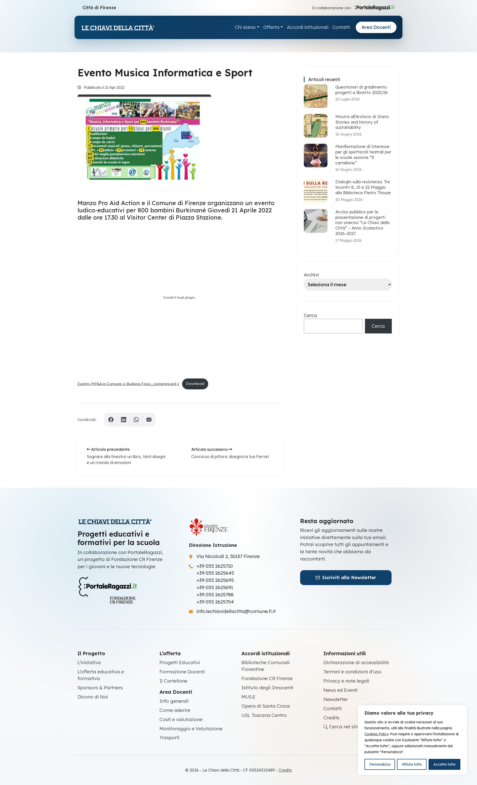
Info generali (174, 701)
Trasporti (169, 737)
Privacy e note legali (346, 681)
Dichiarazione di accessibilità (356, 662)
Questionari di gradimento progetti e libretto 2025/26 (361, 89)
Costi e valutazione (180, 719)
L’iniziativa (89, 662)
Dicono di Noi (93, 697)
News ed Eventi (340, 690)
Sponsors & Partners (100, 688)
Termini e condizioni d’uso (352, 672)
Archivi (311, 275)
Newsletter (335, 699)
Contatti (341, 27)
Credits (331, 718)
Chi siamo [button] (245, 27)
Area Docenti (376, 27)
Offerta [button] (271, 27)
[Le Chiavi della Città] (117, 27)
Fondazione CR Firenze (267, 678)
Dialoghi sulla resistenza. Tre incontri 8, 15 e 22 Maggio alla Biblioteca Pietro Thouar (363, 187)
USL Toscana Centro (264, 715)
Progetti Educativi (179, 662)
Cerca (310, 315)
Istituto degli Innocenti (267, 688)
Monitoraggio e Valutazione (191, 729)
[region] (412, 740)
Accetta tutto (445, 764)
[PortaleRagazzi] (375, 7)
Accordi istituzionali (307, 27)
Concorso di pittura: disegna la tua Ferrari (230, 456)
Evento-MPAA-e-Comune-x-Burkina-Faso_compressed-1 (128, 383)
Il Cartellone (173, 681)
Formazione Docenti (182, 672)
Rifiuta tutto (412, 764)
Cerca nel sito (344, 727)
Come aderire (174, 710)
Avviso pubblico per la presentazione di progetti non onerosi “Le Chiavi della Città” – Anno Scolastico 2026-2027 (362, 222)
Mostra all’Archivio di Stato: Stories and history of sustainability (362, 122)
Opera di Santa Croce (265, 706)
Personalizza (379, 764)
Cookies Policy (376, 734)
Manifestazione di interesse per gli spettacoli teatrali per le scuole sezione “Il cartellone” (363, 154)
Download (195, 383)
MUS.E (248, 697)
